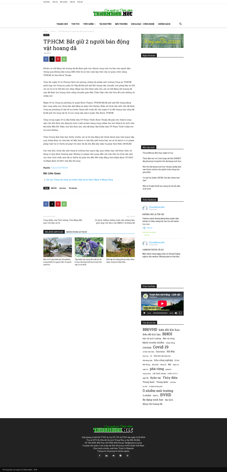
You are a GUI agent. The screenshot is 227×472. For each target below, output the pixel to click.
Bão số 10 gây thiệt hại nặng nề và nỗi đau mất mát (161, 187)
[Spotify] (120, 455)
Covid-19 (161, 346)
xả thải (145, 386)
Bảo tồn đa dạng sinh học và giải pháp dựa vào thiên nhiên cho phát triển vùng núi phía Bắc (162, 169)
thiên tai (155, 377)
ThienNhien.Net (157, 207)
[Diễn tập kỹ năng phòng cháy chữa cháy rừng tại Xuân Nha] (120, 247)
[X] (52, 59)
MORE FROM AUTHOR (76, 232)
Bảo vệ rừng (169, 338)
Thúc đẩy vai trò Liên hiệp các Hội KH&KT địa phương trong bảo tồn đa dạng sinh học (162, 159)
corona (147, 347)
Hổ (151, 356)
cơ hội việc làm (148, 352)
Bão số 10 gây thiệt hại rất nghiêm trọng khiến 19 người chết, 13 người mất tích (57, 262)
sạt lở (145, 377)
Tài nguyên (105, 24)
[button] (180, 24)
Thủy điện (170, 377)
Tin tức (75, 24)
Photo (149, 227)
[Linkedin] (106, 455)
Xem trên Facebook (149, 232)
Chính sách (164, 24)
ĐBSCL (156, 395)
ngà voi (145, 369)
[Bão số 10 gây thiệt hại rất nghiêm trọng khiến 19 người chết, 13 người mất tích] (57, 247)
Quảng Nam (147, 374)
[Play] (144, 313)
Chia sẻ (147, 235)
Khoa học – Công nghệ (142, 24)
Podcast (80, 2)
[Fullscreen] (180, 313)
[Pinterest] (58, 59)
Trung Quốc (149, 382)
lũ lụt (176, 360)
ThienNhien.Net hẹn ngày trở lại (158, 153)
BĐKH (167, 333)
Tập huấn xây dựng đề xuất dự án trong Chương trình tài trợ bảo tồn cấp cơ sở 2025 (88, 262)
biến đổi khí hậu (169, 329)
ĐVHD (165, 394)
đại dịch (169, 399)
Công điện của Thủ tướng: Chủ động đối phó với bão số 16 (62, 221)
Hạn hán (146, 356)
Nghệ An (176, 365)
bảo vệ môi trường (152, 338)
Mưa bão (155, 364)
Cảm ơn (55, 2)
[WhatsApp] (64, 59)
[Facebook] (46, 59)
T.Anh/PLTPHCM (59, 167)
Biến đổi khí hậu (152, 334)
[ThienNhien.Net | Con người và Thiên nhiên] (113, 12)
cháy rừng (170, 343)
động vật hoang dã (152, 404)
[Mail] (113, 455)
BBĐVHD (54, 188)
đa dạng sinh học (153, 399)
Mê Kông (146, 364)
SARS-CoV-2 (172, 373)
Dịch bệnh (160, 351)
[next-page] (49, 269)
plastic (168, 369)
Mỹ (169, 364)
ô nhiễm (147, 395)
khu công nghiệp (163, 360)
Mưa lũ (163, 364)
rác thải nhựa (159, 373)
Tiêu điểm (88, 24)
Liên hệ (72, 2)
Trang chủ (62, 24)
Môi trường (121, 24)
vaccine (173, 382)
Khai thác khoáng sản (162, 356)
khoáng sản (148, 360)
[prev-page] (45, 269)
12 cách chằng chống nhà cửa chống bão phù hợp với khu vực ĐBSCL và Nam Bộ (115, 221)
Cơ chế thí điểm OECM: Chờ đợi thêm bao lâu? (161, 179)
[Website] (127, 455)
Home (45, 31)
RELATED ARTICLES (54, 232)
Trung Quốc (162, 382)
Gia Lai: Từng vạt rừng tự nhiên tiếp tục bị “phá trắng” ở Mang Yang (79, 179)
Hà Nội (171, 351)
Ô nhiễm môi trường (158, 390)
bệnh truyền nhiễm (153, 342)
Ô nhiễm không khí (155, 386)
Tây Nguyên (73, 188)
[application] (162, 304)
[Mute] (176, 313)
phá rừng (63, 188)
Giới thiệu (46, 2)
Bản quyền (63, 2)
